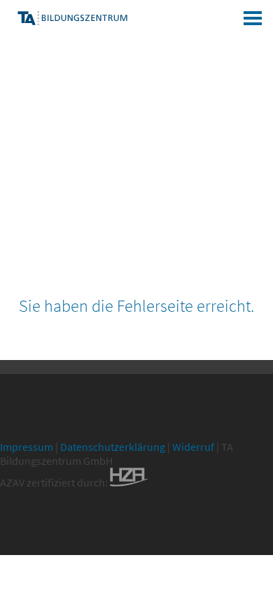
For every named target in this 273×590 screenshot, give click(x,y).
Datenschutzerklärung (112, 447)
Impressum (26, 447)
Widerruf (193, 447)
